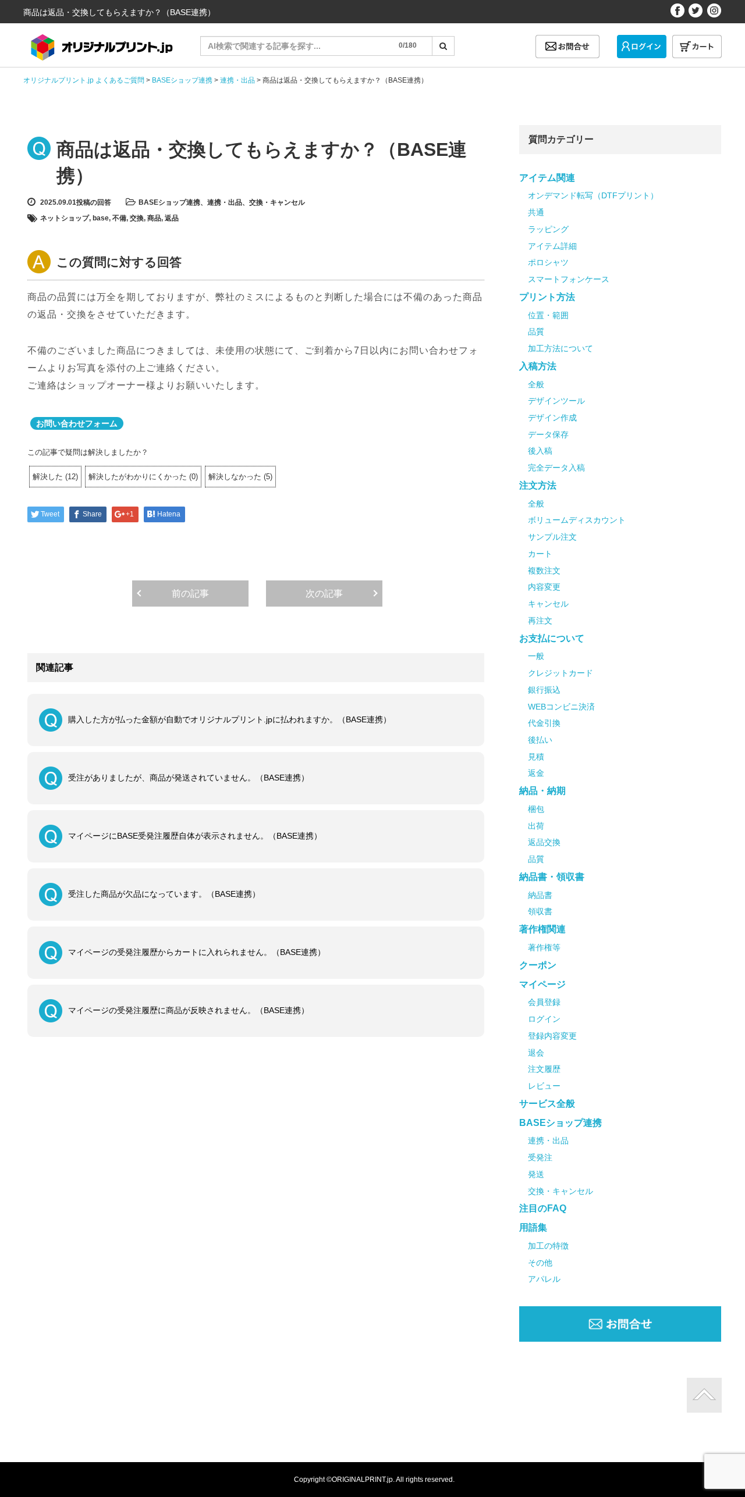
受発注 (540, 1157)
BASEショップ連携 (169, 202)
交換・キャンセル (277, 202)
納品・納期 (542, 791)
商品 (154, 218)
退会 (536, 1052)
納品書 (540, 895)
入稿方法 (537, 366)
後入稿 (540, 450)
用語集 (533, 1227)
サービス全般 (547, 1104)
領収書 (540, 911)
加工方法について (560, 348)
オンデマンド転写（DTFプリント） (593, 195)
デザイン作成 (552, 417)
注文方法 (537, 485)
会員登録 (544, 1002)
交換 (137, 218)
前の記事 (190, 593)
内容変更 (544, 586)
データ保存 (548, 434)
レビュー (544, 1085)
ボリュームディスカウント (577, 520)
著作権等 (544, 947)
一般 (536, 656)
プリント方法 (547, 297)
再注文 (540, 620)
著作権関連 (542, 929)
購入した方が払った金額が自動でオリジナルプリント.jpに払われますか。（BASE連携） (229, 719)
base (101, 218)
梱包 (536, 809)
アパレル (544, 1279)
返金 (536, 773)
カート (540, 553)
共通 (536, 212)
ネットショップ (64, 218)
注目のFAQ (542, 1208)
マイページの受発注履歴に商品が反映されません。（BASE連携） (188, 1010)
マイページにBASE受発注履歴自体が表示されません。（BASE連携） (195, 835)
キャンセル (548, 603)
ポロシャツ (548, 262)
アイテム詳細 (552, 246)
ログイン (544, 1019)
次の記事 (324, 593)
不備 (119, 218)
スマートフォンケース (568, 279)
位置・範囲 (548, 315)
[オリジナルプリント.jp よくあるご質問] (100, 43)
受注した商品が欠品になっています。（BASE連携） (164, 894)
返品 (172, 218)
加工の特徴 (548, 1245)
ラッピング (548, 229)
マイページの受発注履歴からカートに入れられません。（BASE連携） (196, 952)
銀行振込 (544, 689)
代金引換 (544, 723)
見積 (536, 756)
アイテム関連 (547, 178)
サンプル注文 (552, 536)
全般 (536, 384)
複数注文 (544, 570)
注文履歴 (544, 1069)
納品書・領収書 (551, 877)
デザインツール (556, 400)
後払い (540, 739)
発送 (536, 1174)
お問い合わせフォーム (77, 423)
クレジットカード (560, 673)
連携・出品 (224, 202)
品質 (536, 331)
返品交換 (544, 842)
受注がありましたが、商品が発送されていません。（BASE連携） (188, 777)
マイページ (542, 984)
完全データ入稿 (556, 467)
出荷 (536, 826)
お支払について (551, 638)
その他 (540, 1262)
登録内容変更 (552, 1035)
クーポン (537, 965)
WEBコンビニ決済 (561, 706)
